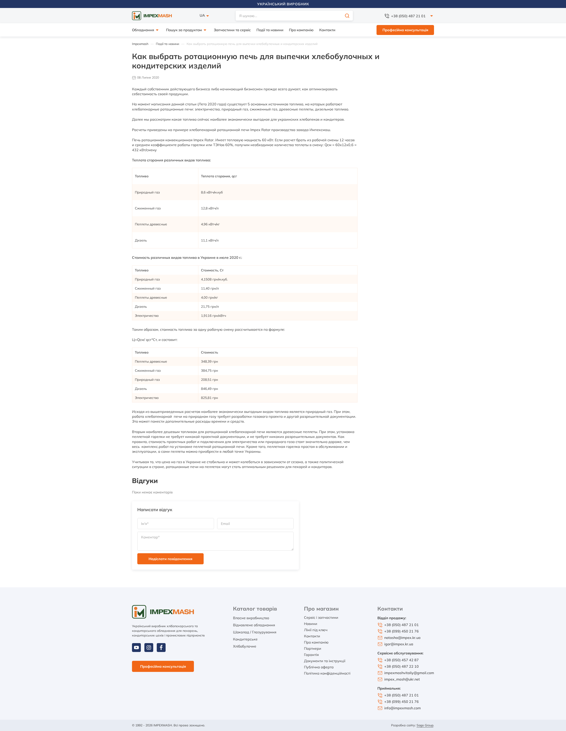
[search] (347, 15)
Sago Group (425, 725)
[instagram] (148, 647)
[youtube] (136, 647)
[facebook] (161, 647)
